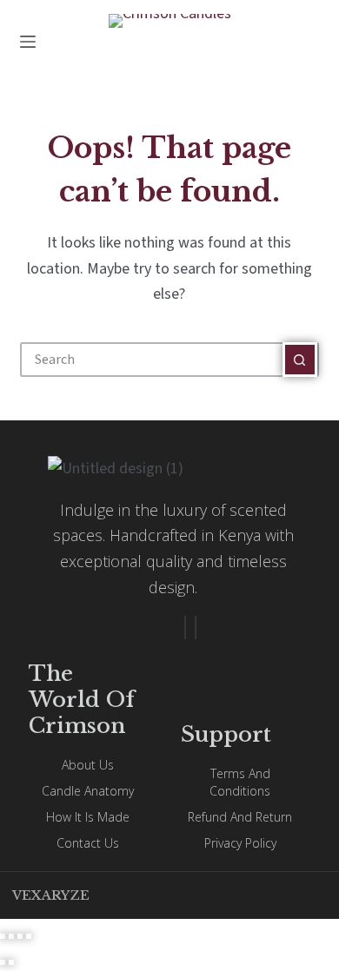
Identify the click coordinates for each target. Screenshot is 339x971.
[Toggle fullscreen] (11, 936)
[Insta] (195, 627)
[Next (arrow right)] (11, 962)
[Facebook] (185, 627)
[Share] (20, 936)
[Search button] (299, 359)
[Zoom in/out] (2, 936)
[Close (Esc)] (28, 936)
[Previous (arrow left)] (2, 962)
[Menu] (28, 42)
